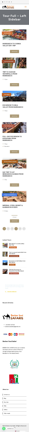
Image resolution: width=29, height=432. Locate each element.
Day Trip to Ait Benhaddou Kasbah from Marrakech (13, 174)
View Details (14, 51)
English (18, 431)
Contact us (7, 394)
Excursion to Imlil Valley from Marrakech (13, 106)
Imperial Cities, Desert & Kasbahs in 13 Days (13, 206)
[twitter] (9, 1)
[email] (2, 1)
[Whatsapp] (3, 428)
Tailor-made (7, 413)
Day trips (6, 402)
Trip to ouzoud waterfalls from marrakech (10, 74)
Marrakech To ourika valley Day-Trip (12, 45)
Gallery (5, 409)
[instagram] (11, 1)
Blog (5, 398)
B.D (14, 427)
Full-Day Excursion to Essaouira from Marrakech (12, 138)
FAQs (5, 406)
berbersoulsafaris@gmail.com (12, 326)
